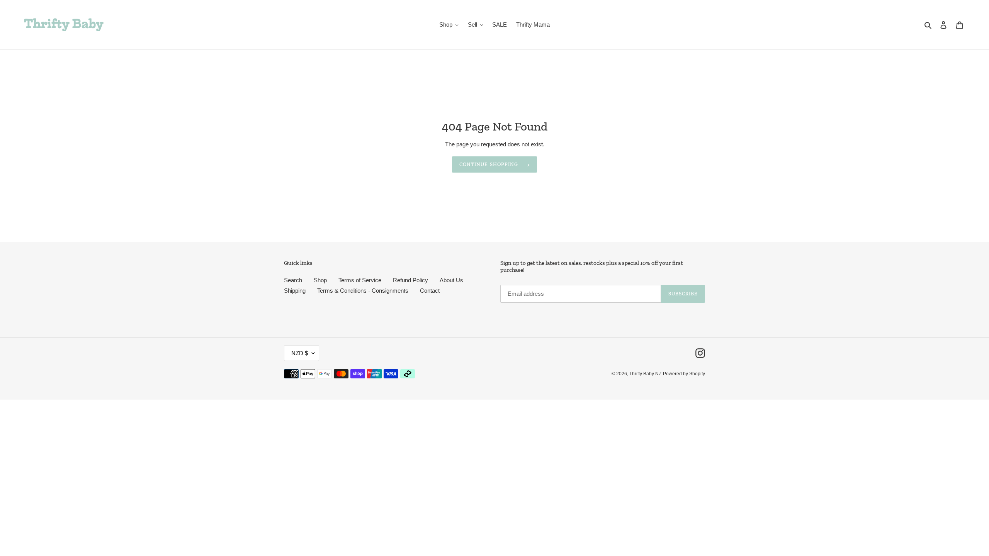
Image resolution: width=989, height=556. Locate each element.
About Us (451, 280)
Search (293, 280)
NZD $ (299, 353)
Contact (430, 290)
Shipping (295, 290)
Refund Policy (410, 280)
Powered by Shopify (684, 373)
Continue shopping (488, 164)
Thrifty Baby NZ (645, 373)
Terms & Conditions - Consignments (362, 290)
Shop (320, 280)
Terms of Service (359, 280)
